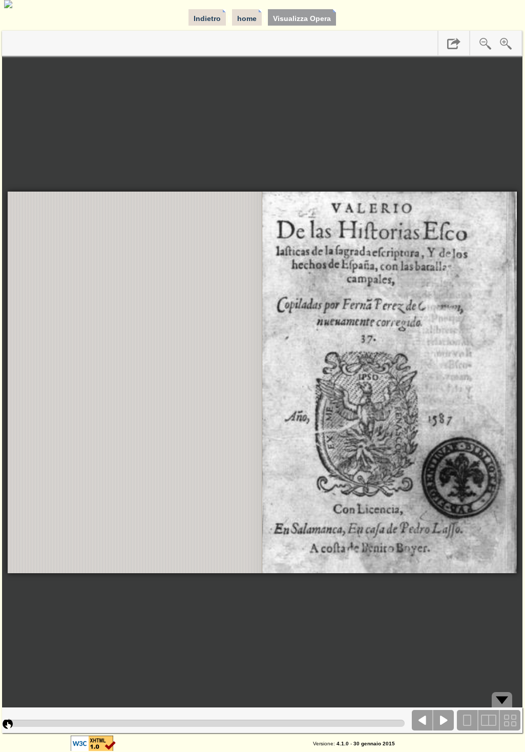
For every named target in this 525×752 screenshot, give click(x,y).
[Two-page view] (488, 720)
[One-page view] (467, 720)
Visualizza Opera (302, 18)
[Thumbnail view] (509, 720)
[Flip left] (422, 720)
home (247, 18)
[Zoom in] (506, 43)
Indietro (207, 18)
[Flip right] (443, 720)
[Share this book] (454, 43)
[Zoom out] (485, 43)
